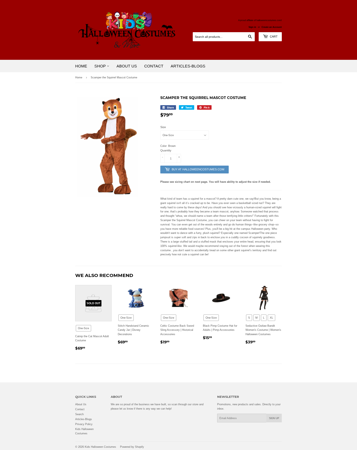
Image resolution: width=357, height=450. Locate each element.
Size (163, 127)
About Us (127, 66)
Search (79, 414)
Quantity (165, 150)
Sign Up (274, 418)
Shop (100, 66)
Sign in (252, 27)
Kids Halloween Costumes (100, 446)
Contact (153, 66)
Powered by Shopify (132, 446)
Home (81, 66)
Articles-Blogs (188, 66)
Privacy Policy (84, 424)
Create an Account (272, 27)
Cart (273, 36)
